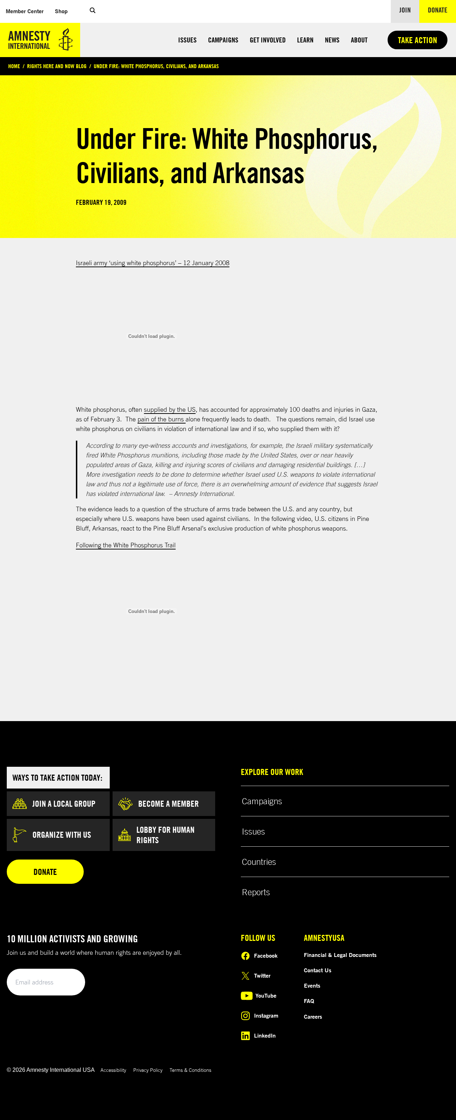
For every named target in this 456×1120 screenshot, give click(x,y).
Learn (305, 39)
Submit (68, 982)
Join (405, 9)
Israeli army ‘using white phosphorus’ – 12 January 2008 (152, 263)
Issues (187, 39)
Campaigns (223, 39)
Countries (259, 862)
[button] (92, 11)
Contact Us (317, 970)
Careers (313, 1016)
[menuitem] (24, 11)
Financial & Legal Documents (340, 954)
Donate (442, 9)
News (332, 39)
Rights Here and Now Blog (57, 66)
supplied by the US (170, 409)
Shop (64, 11)
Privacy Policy (147, 1070)
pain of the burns (162, 419)
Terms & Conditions (190, 1070)
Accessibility (113, 1070)
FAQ (309, 1000)
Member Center (27, 11)
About (359, 39)
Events (312, 985)
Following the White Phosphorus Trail (126, 545)
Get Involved (268, 39)
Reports (256, 892)
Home (14, 66)
